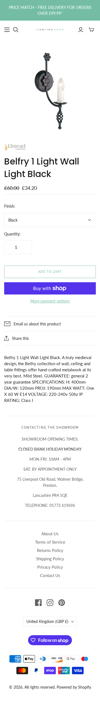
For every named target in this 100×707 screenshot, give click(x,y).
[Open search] (16, 30)
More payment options (50, 301)
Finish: (9, 206)
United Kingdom (47, 621)
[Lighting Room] (50, 29)
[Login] (81, 30)
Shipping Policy (50, 558)
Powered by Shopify (74, 687)
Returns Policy (50, 550)
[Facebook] (38, 602)
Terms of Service (50, 541)
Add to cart (50, 271)
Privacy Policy (50, 566)
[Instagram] (50, 602)
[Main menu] (7, 30)
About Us (50, 533)
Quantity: (12, 234)
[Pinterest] (61, 602)
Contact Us (50, 575)
